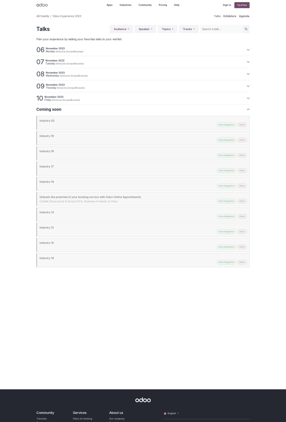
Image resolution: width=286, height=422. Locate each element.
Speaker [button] (144, 29)
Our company (117, 418)
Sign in (227, 4)
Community (145, 4)
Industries (125, 4)
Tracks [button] (188, 29)
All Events (42, 16)
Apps (110, 4)
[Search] (246, 29)
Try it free (242, 5)
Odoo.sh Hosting (82, 418)
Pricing (163, 4)
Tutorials (41, 418)
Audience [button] (120, 29)
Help (176, 4)
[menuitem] (217, 16)
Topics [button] (166, 29)
